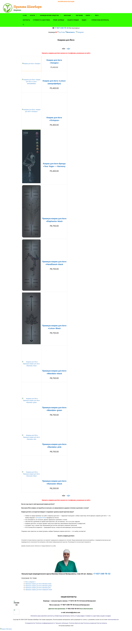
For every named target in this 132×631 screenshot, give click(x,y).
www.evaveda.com (113, 619)
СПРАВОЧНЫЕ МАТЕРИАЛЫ (100, 20)
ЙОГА (97, 15)
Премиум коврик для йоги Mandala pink (38, 587)
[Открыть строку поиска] (23, 24)
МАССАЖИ (67, 15)
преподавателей (40, 517)
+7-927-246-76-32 (61, 28)
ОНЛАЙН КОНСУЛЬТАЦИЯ (66, 1)
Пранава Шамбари (28, 6)
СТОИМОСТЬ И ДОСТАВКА (41, 20)
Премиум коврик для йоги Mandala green (38, 585)
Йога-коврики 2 (30, 582)
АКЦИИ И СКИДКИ (73, 20)
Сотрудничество (30, 623)
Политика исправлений (90, 623)
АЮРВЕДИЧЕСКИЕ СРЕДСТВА (49, 15)
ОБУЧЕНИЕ (79, 15)
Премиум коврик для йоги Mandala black (38, 584)
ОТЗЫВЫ (77, 616)
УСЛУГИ (32, 15)
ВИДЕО (84, 20)
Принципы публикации (61, 623)
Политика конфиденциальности (45, 623)
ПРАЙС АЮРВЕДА (58, 20)
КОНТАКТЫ (26, 20)
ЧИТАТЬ (72, 616)
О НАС (25, 15)
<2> (68, 49)
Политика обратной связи (76, 623)
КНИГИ (88, 15)
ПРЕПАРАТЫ (34, 616)
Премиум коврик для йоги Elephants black (38, 589)
